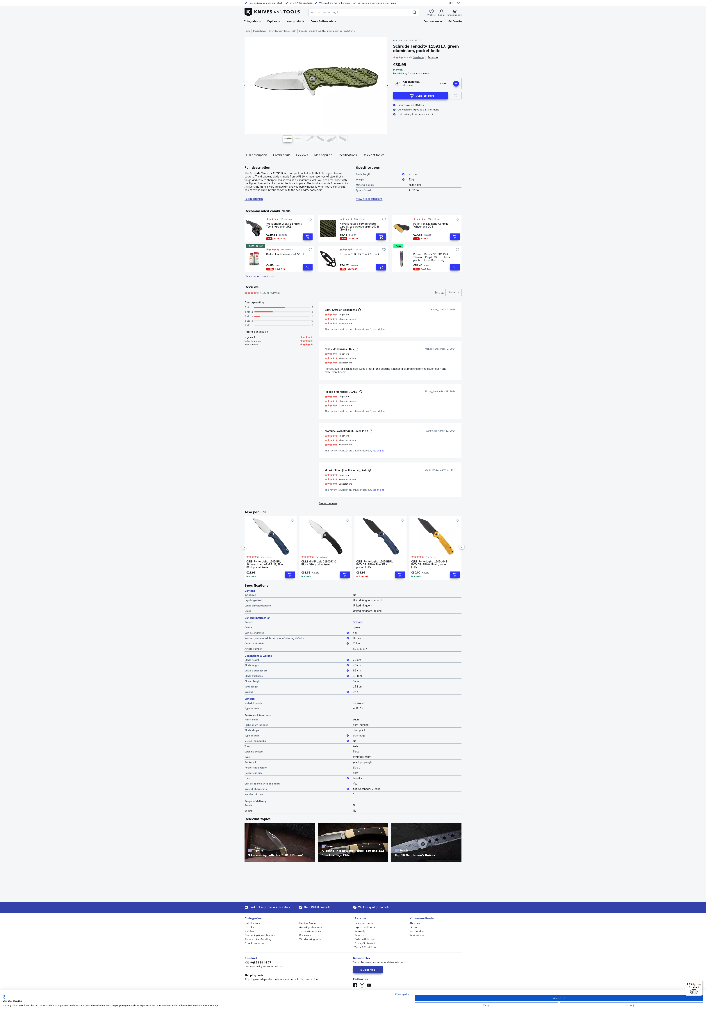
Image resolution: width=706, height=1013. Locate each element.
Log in (441, 14)
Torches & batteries (310, 931)
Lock (247, 778)
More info (408, 85)
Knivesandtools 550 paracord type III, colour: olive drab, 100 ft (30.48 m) (359, 226)
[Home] (272, 11)
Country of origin (254, 643)
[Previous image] (244, 85)
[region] (316, 90)
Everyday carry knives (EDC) (282, 31)
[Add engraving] (456, 84)
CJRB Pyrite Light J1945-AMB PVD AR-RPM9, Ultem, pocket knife (429, 564)
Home (247, 31)
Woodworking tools (310, 939)
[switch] (694, 991)
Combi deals (281, 155)
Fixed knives (251, 927)
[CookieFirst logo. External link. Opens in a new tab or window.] (4, 997)
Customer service (364, 922)
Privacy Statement (364, 943)
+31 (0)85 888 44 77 (258, 962)
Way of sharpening (256, 788)
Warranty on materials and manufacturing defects (274, 638)
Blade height (252, 659)
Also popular (322, 155)
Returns (358, 935)
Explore (272, 21)
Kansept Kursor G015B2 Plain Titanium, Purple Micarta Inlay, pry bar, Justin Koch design (431, 257)
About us (414, 922)
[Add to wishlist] (455, 95)
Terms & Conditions (365, 947)
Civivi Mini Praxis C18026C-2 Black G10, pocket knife (318, 563)
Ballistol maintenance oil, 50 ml (285, 254)
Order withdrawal (364, 939)
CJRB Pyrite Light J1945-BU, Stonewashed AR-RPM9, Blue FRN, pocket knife (264, 564)
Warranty (360, 931)
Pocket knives (259, 31)
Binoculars (305, 935)
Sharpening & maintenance (260, 935)
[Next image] (387, 85)
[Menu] (700, 982)
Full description (256, 155)
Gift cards (414, 927)
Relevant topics (373, 155)
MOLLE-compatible (256, 740)
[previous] (250, 546)
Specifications (347, 155)
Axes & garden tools (310, 927)
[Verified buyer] (359, 310)
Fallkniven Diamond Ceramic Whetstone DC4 (430, 225)
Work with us (416, 935)
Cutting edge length (256, 670)
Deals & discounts (322, 21)
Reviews (302, 155)
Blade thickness (254, 675)
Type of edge (252, 735)
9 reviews (418, 57)
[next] (455, 546)
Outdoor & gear (308, 922)
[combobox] (453, 292)
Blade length (363, 174)
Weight (360, 179)
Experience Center (364, 927)
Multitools (250, 931)
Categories (251, 21)
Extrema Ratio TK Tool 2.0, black (359, 254)
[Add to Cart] (308, 236)
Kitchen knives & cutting (258, 939)
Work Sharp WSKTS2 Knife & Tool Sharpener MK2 (284, 225)
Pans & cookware (254, 943)
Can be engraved (254, 632)
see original (379, 329)
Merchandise (416, 931)
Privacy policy (402, 994)
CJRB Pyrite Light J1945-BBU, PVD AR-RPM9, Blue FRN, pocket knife (374, 564)
